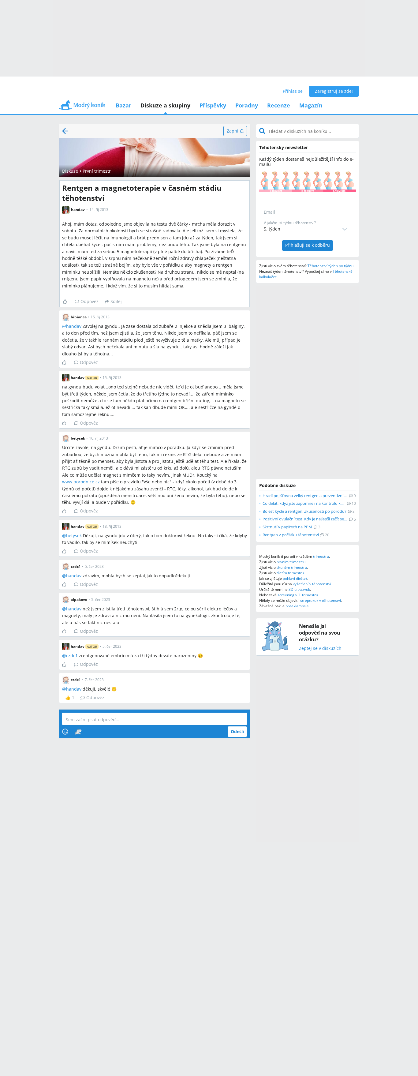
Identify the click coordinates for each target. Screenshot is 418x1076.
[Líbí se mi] (67, 301)
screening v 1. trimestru (298, 595)
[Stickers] (78, 731)
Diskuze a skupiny (165, 105)
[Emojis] (65, 731)
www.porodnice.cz (81, 482)
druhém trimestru (292, 567)
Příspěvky (213, 105)
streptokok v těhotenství (320, 600)
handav (73, 326)
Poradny (246, 105)
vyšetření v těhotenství (312, 584)
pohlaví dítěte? (295, 578)
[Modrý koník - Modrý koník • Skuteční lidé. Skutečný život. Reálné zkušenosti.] (82, 107)
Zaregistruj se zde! (334, 91)
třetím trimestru (290, 572)
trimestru (321, 556)
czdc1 (72, 655)
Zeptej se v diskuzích (320, 648)
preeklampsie (297, 606)
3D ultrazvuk (299, 589)
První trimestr (97, 171)
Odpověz (89, 301)
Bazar (123, 105)
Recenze (278, 105)
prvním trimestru (291, 561)
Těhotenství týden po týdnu (330, 265)
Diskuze (70, 171)
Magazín (311, 105)
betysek (74, 535)
